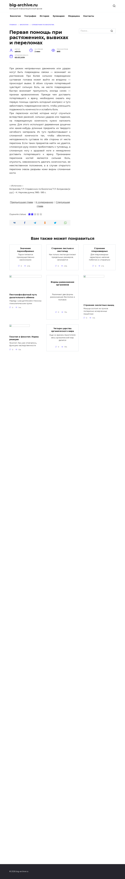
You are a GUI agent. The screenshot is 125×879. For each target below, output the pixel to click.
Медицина (74, 16)
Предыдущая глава (21, 202)
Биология (15, 16)
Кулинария (59, 16)
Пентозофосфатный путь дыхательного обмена (23, 295)
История (44, 16)
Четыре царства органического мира (62, 329)
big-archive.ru (23, 5)
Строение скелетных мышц (98, 305)
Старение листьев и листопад (62, 249)
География (30, 16)
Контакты (88, 16)
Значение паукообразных (25, 249)
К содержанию (44, 202)
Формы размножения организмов (62, 283)
